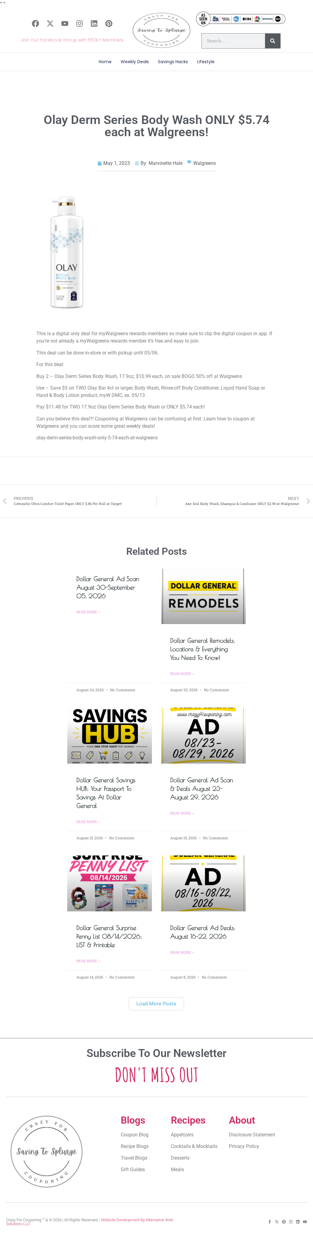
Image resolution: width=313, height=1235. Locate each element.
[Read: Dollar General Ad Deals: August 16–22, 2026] (203, 883)
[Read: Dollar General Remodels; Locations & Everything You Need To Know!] (203, 596)
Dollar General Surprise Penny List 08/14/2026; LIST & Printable (109, 936)
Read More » (88, 612)
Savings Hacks (173, 62)
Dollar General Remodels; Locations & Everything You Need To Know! (202, 649)
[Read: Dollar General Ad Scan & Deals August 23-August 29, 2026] (203, 736)
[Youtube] (64, 23)
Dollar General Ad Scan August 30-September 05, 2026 (107, 587)
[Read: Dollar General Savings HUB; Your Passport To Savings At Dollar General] (109, 736)
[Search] (272, 41)
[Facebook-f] (270, 1222)
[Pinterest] (108, 23)
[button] (156, 1003)
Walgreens (204, 163)
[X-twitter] (50, 23)
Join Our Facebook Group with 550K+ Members (71, 40)
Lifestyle (206, 62)
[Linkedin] (94, 23)
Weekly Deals (135, 62)
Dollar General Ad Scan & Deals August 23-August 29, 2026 (201, 788)
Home (105, 62)
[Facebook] (35, 23)
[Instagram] (79, 23)
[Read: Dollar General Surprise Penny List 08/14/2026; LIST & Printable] (109, 883)
